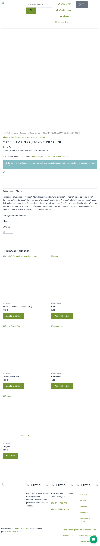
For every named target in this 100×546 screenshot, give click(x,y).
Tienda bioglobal (21, 528)
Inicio (5, 133)
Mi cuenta (83, 495)
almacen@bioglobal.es (60, 509)
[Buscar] (31, 11)
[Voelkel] (8, 175)
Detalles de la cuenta (84, 519)
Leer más (10, 456)
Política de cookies (88, 542)
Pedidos (82, 501)
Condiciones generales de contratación (79, 530)
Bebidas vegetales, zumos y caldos (33, 133)
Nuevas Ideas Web (13, 531)
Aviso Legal (68, 536)
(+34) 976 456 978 (59, 503)
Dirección (83, 507)
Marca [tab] (19, 191)
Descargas (83, 513)
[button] (50, 28)
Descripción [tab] (8, 191)
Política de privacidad (87, 536)
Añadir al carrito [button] (13, 316)
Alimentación (13, 133)
